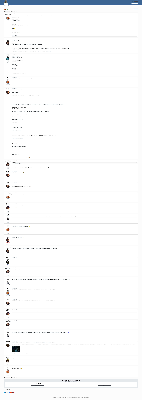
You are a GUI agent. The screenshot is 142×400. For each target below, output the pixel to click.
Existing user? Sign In (131, 1)
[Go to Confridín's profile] (8, 92)
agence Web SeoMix (71, 397)
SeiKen (8, 160)
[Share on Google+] (6, 392)
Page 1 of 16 (15, 11)
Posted (14, 13)
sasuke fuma (8, 257)
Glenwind (7, 54)
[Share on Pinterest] (13, 392)
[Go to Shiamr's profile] (5, 10)
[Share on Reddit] (10, 392)
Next (11, 11)
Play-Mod (5, 5)
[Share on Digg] (8, 392)
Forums (8, 5)
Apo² (8, 214)
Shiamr (8, 13)
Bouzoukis (8, 341)
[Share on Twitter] (4, 392)
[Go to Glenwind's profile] (8, 59)
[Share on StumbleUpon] (11, 392)
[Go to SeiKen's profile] (8, 43)
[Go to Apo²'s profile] (8, 218)
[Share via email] (12, 392)
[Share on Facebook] (5, 392)
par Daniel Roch (56, 397)
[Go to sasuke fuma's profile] (8, 262)
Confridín (7, 88)
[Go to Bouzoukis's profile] (8, 345)
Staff (11, 5)
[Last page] (12, 11)
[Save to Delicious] (9, 392)
